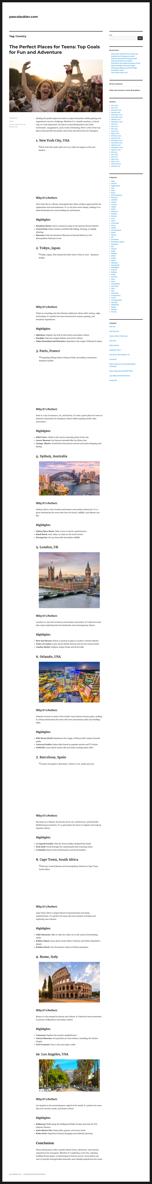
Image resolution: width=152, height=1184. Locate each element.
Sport (113, 288)
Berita (113, 193)
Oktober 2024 (116, 145)
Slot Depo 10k (114, 331)
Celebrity (114, 200)
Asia (112, 188)
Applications (115, 186)
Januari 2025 (115, 138)
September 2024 (117, 147)
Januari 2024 (115, 166)
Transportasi (115, 295)
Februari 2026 (116, 110)
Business (114, 197)
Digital (113, 207)
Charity (113, 202)
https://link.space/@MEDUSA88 (121, 371)
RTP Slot (112, 327)
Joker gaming (114, 345)
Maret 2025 (115, 133)
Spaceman (115, 286)
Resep (113, 274)
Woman (114, 309)
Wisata (113, 307)
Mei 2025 (114, 129)
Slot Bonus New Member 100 (119, 355)
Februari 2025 (116, 136)
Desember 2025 (116, 115)
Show (113, 281)
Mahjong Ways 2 (115, 350)
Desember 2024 (116, 140)
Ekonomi (114, 211)
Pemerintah (115, 265)
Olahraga (114, 263)
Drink (113, 209)
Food (113, 218)
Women (114, 312)
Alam (113, 181)
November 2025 (116, 117)
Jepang (113, 235)
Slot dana (112, 341)
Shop (113, 279)
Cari (110, 35)
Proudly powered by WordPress (35, 1174)
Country (12, 124)
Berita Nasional (116, 195)
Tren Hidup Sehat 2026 (119, 73)
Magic (113, 251)
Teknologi (114, 293)
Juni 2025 (114, 126)
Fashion (114, 214)
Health (113, 228)
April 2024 (115, 159)
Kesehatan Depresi (117, 242)
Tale (112, 291)
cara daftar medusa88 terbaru (119, 376)
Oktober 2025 (116, 119)
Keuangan (114, 244)
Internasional (116, 230)
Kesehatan (115, 239)
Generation (115, 223)
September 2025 (117, 122)
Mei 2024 (114, 157)
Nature (113, 260)
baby (113, 190)
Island (113, 232)
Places (11, 127)
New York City (21, 124)
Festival (114, 216)
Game (113, 221)
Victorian (114, 302)
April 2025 (115, 131)
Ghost (113, 225)
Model (113, 256)
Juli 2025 (114, 124)
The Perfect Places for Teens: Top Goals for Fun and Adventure (54, 49)
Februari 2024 (116, 164)
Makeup (114, 253)
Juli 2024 (114, 152)
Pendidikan (115, 267)
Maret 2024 (115, 161)
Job (112, 237)
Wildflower (115, 305)
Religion (114, 272)
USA (16, 127)
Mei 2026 (114, 108)
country (114, 204)
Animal (113, 183)
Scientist (114, 277)
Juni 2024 (114, 154)
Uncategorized (116, 300)
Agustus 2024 (116, 150)
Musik (113, 258)
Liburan (114, 249)
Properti (114, 270)
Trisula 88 (113, 359)
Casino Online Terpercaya (118, 336)
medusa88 (113, 380)
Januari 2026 (115, 112)
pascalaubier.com (23, 17)
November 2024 (116, 143)
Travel (11, 121)
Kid (112, 246)
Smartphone (115, 284)
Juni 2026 (114, 105)
